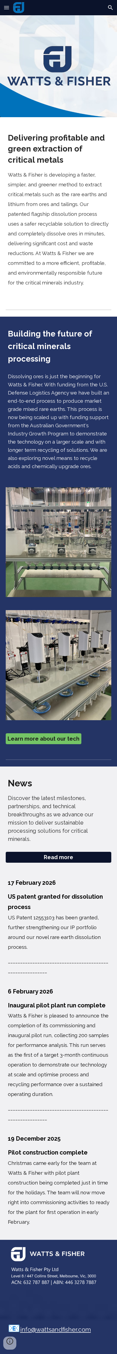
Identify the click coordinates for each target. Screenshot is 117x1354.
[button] (6, 7)
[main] (59, 209)
